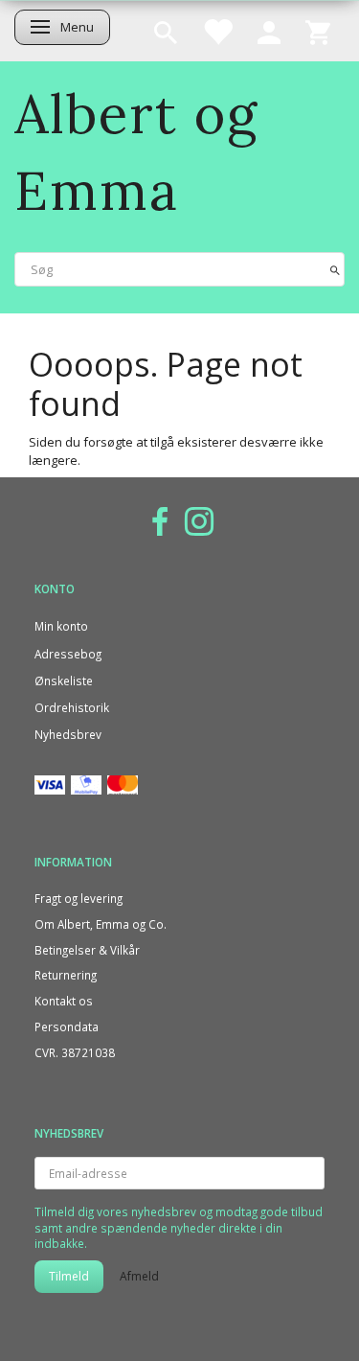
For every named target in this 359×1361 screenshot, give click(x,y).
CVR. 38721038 (74, 1052)
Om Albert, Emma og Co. (100, 924)
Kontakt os (63, 1000)
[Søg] (335, 269)
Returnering (65, 974)
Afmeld (139, 1276)
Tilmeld (69, 1276)
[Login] (269, 30)
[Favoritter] (217, 30)
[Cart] (318, 30)
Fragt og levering (78, 898)
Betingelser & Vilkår (87, 949)
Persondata (66, 1026)
